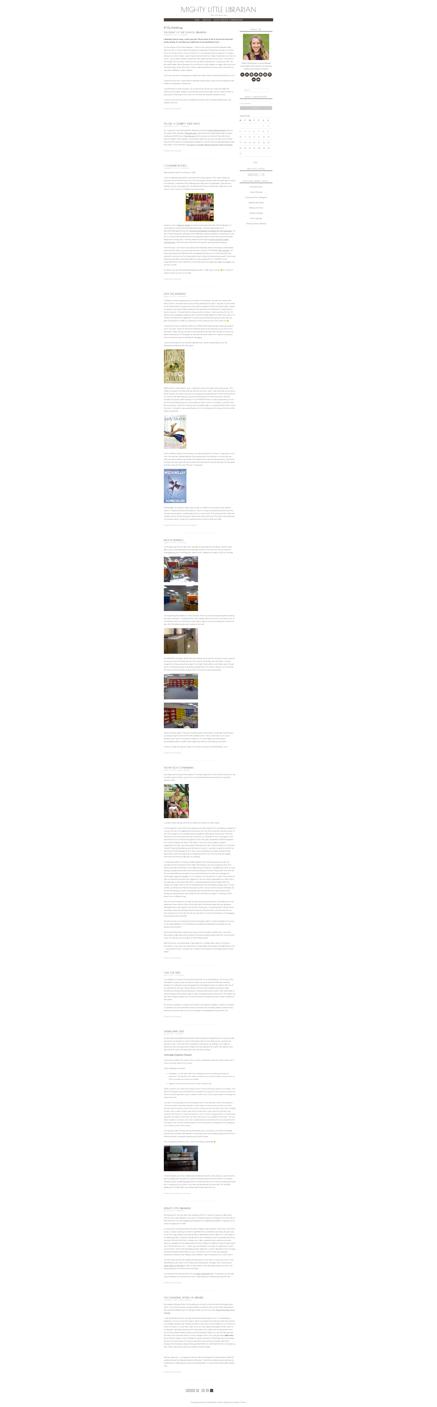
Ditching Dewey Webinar (256, 224)
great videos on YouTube (174, 1266)
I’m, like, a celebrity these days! (182, 123)
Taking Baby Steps (174, 1031)
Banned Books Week (216, 130)
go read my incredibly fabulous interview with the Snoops (209, 145)
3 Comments (179, 1211)
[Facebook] (261, 75)
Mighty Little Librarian (218, 9)
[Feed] (242, 75)
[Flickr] (254, 79)
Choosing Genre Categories (256, 197)
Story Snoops (223, 250)
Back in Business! (173, 540)
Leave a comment (183, 770)
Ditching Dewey (256, 187)
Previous (190, 1390)
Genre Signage (256, 218)
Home (196, 20)
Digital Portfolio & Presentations (228, 20)
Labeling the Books (256, 203)
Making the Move (256, 208)
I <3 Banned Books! (175, 165)
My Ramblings (176, 109)
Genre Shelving (256, 192)
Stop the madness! (175, 294)
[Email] (247, 75)
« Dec (255, 162)
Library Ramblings (203, 1274)
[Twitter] (256, 75)
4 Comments (183, 35)
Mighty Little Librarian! (177, 1208)
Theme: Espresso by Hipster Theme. (231, 1402)
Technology (186, 1193)
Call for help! (172, 972)
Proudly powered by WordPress (203, 1402)
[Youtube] (258, 79)
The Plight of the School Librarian (185, 32)
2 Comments (184, 126)
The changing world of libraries (183, 1297)
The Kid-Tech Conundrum (178, 767)
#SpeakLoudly (191, 133)
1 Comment (179, 1034)
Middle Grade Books (178, 525)
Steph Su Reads (183, 225)
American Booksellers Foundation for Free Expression (211, 231)
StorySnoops (189, 136)
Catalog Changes (256, 213)
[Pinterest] (265, 75)
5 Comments (181, 543)
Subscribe (256, 108)
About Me (207, 20)
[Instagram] (270, 75)
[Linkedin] (251, 75)
